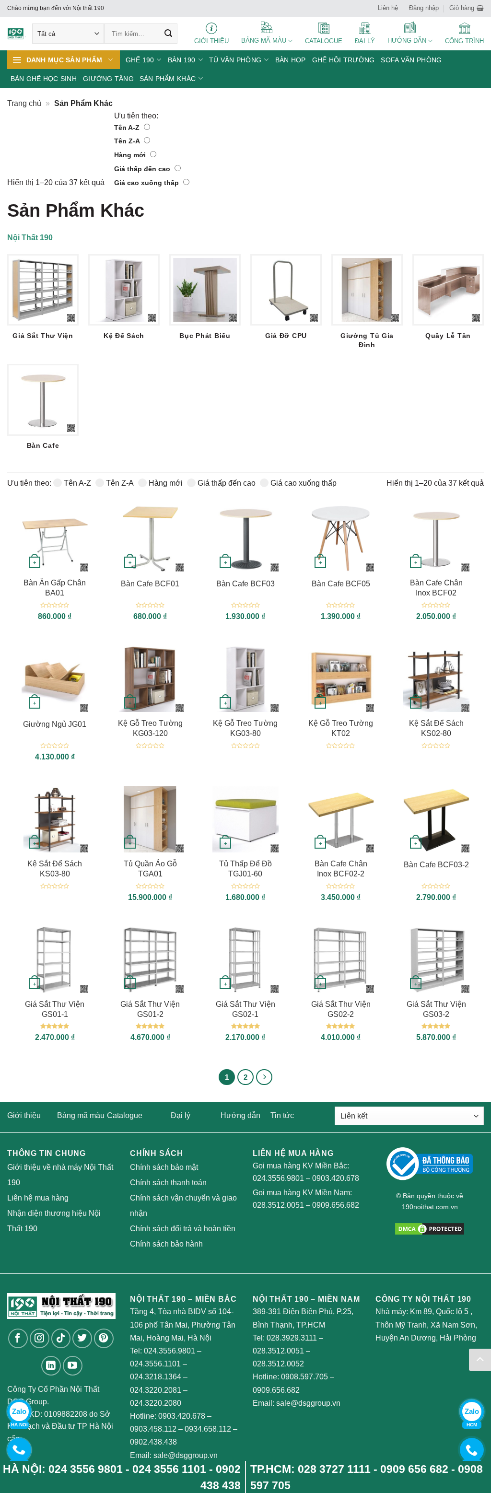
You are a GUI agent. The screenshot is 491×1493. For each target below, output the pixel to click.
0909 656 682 (414, 1469)
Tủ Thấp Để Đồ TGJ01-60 (245, 869)
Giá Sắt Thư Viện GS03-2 (436, 1009)
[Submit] (168, 33)
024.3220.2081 (155, 1390)
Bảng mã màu (81, 1115)
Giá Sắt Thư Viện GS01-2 (150, 1009)
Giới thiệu (24, 1115)
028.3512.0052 (278, 1364)
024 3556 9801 (85, 1469)
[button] (466, 8)
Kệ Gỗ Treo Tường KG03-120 (150, 728)
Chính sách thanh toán (168, 1182)
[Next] (264, 1077)
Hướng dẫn (240, 1115)
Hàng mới (131, 155)
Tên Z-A (127, 141)
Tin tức (282, 1115)
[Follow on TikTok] (61, 1338)
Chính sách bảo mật (164, 1167)
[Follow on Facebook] (18, 1338)
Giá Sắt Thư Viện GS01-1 (54, 1009)
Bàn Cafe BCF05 (341, 584)
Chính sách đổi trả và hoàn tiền (182, 1229)
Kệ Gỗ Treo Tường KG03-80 (245, 728)
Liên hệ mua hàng (38, 1198)
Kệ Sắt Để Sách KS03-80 (54, 869)
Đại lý (180, 1115)
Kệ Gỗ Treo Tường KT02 (340, 728)
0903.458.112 (153, 1429)
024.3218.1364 (155, 1377)
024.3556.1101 (155, 1364)
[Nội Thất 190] (17, 34)
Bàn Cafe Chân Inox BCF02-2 (341, 869)
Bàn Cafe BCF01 (150, 584)
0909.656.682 (335, 1205)
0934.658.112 (208, 1429)
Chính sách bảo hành (166, 1244)
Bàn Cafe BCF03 (245, 584)
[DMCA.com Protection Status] (430, 1228)
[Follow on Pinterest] (104, 1338)
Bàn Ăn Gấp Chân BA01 (54, 588)
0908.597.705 (304, 1377)
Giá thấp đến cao (143, 169)
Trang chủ (24, 103)
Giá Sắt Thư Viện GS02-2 (341, 1009)
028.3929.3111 (292, 1338)
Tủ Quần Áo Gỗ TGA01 (150, 869)
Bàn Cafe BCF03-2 (436, 865)
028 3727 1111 (334, 1469)
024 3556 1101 (169, 1469)
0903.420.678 (335, 1178)
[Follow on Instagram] (39, 1338)
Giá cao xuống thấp (147, 183)
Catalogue (124, 1115)
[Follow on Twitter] (82, 1338)
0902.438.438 (153, 1442)
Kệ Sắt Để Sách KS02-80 (436, 728)
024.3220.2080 (155, 1403)
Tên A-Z (127, 127)
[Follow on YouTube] (72, 1366)
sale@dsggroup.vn (185, 1455)
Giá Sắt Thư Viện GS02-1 (245, 1009)
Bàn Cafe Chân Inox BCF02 (436, 588)
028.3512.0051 (278, 1205)
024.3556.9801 (278, 1178)
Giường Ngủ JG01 (54, 724)
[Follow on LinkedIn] (51, 1366)
